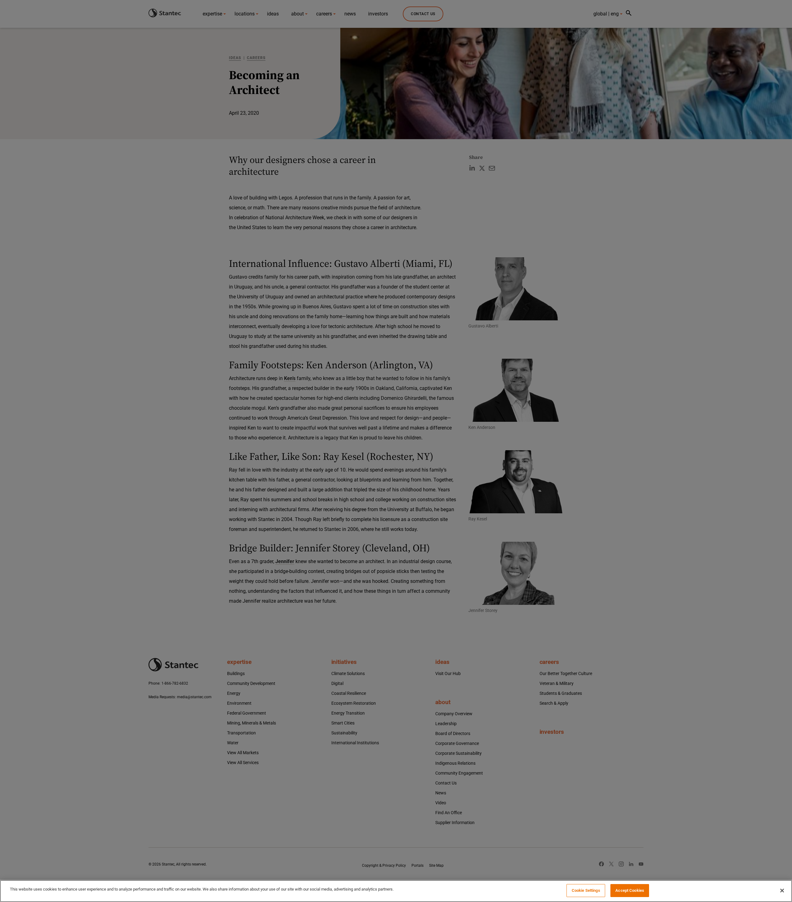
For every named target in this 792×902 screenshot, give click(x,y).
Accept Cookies (629, 890)
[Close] (782, 890)
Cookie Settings (586, 890)
